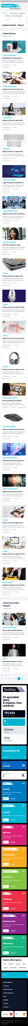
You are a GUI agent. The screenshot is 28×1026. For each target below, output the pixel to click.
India (23, 964)
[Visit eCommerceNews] (11, 871)
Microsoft (7, 16)
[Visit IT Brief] (11, 893)
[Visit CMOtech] (11, 827)
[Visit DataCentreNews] (11, 849)
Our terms (6, 1007)
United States (22, 967)
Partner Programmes (17, 16)
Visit (5, 798)
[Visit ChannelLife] (11, 806)
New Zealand (13, 967)
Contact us (6, 985)
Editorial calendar (7, 989)
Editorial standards (8, 993)
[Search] (20, 19)
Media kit (13, 798)
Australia (11, 964)
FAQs (4, 996)
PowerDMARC (4, 1024)
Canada (18, 964)
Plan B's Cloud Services (7, 1022)
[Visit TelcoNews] (11, 938)
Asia (5, 964)
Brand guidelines (7, 982)
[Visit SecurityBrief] (11, 915)
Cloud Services (14, 13)
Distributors (22, 13)
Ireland (5, 967)
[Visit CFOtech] (11, 783)
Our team (5, 1003)
